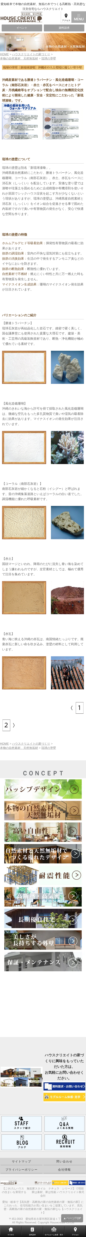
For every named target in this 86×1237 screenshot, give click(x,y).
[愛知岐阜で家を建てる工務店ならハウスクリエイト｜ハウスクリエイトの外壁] (43, 940)
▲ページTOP (72, 1218)
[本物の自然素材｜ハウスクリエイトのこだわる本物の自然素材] (71, 708)
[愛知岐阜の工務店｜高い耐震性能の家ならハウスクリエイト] (43, 875)
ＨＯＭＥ (11, 1235)
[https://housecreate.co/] (21, 1142)
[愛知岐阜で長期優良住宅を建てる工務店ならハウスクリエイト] (43, 918)
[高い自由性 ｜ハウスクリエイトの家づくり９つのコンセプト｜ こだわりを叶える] (43, 832)
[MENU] (78, 17)
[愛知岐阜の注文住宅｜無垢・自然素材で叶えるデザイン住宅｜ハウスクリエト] (43, 853)
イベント (21, 27)
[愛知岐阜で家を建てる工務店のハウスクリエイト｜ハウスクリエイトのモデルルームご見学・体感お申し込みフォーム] (64, 1096)
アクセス (66, 20)
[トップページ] (30, 17)
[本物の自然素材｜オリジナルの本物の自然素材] (14, 725)
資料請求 (64, 27)
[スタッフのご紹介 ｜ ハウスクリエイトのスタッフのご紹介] (21, 1123)
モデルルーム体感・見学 (54, 1235)
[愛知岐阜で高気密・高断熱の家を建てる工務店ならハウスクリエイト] (43, 897)
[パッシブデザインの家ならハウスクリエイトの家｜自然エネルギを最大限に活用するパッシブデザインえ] (43, 789)
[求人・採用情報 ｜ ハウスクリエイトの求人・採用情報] (64, 1142)
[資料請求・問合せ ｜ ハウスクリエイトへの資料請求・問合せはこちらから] (64, 1086)
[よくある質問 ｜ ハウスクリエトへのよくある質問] (64, 1123)
